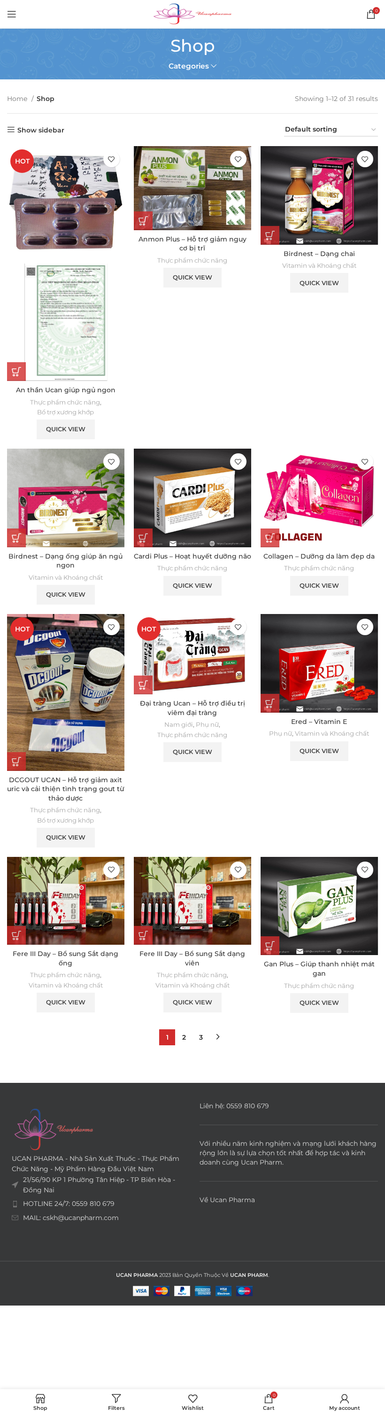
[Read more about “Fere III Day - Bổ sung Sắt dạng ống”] (16, 935)
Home (18, 98)
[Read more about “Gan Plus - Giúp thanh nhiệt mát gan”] (270, 945)
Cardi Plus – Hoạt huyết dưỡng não (192, 556)
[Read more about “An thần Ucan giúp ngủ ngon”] (16, 371)
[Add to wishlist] (111, 159)
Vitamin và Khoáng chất (319, 265)
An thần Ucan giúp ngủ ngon (66, 390)
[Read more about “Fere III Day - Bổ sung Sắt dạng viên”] (143, 935)
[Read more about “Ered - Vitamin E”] (270, 703)
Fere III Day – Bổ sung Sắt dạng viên (192, 958)
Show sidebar (40, 130)
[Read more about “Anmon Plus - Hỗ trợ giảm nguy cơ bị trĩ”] (143, 220)
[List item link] (96, 1203)
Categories (189, 66)
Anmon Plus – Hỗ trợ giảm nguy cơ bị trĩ (192, 244)
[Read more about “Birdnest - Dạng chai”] (270, 235)
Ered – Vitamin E (319, 721)
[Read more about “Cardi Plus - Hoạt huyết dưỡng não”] (143, 538)
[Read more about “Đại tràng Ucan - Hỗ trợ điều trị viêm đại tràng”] (143, 685)
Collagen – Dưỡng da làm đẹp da (319, 556)
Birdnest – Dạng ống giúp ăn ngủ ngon (65, 561)
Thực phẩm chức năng (65, 402)
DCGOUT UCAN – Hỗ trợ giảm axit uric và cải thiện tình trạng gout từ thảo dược (65, 789)
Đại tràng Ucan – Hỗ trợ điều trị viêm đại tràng (192, 708)
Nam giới (178, 724)
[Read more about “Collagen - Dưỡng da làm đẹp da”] (270, 538)
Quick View (65, 429)
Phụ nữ (207, 724)
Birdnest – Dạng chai (319, 253)
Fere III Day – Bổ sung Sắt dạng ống (65, 958)
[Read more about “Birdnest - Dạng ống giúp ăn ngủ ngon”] (16, 538)
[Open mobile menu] (11, 14)
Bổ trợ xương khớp (65, 412)
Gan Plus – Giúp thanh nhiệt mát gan (319, 969)
